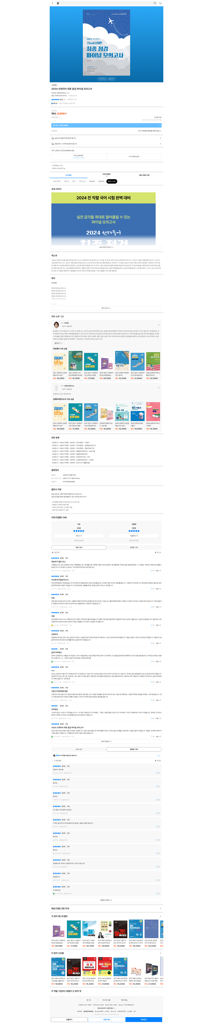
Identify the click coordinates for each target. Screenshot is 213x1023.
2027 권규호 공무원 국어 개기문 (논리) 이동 (151, 933)
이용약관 (79, 1011)
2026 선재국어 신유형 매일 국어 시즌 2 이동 (122, 416)
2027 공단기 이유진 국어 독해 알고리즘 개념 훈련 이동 (89, 934)
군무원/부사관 (81, 457)
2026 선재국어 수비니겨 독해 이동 (153, 416)
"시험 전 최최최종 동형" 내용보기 (106, 694)
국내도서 (55, 443)
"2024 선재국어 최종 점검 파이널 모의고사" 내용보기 (106, 730)
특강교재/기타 (89, 448)
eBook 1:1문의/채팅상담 (125, 1005)
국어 (88, 457)
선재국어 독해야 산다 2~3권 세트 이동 (106, 418)
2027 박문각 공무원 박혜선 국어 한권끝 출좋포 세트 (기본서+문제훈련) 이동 (136, 976)
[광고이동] (155, 3)
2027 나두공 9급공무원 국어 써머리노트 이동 (89, 971)
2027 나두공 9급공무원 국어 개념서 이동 (105, 971)
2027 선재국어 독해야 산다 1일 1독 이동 (122, 365)
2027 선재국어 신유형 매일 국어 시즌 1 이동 (60, 366)
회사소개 (113, 1011)
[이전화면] (52, 3)
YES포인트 (55, 117)
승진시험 (92, 451)
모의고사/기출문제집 (83, 463)
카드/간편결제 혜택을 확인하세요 (149, 131)
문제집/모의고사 (90, 445)
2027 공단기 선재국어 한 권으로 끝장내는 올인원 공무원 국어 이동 (106, 368)
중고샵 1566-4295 (111, 1005)
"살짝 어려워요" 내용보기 (106, 655)
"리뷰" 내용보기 (106, 601)
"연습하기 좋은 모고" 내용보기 (106, 564)
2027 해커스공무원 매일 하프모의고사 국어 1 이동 (136, 933)
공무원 (72, 443)
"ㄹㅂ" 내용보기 (106, 674)
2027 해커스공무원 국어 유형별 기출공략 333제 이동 (58, 971)
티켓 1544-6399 (98, 1005)
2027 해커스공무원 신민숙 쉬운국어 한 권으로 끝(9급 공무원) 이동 (105, 934)
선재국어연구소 (61, 93)
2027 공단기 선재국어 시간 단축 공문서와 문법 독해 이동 (138, 366)
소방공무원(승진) (82, 460)
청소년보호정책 (99, 1011)
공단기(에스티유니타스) (59, 96)
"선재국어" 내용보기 (106, 637)
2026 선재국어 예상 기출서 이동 (138, 415)
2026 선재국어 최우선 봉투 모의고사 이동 (153, 365)
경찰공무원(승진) (82, 451)
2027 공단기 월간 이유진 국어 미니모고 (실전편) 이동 (120, 934)
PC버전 (107, 1011)
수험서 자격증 (64, 443)
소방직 (91, 460)
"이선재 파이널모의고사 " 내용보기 (106, 583)
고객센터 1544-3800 (84, 1005)
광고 (135, 1011)
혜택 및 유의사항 (79, 540)
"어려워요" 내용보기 (106, 712)
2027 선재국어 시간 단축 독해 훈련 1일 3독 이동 (75, 365)
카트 (160, 3)
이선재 (53, 93)
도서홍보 (129, 1011)
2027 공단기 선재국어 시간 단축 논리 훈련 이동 (91, 366)
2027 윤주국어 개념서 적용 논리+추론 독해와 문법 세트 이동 (151, 973)
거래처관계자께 (121, 1011)
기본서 (87, 443)
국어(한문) (79, 443)
